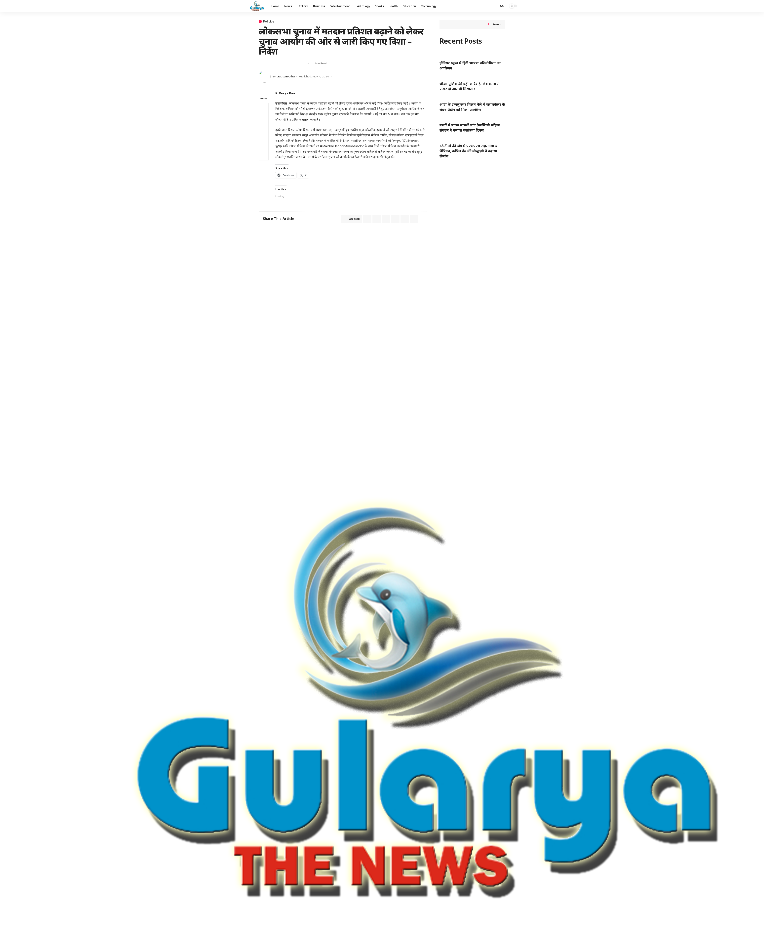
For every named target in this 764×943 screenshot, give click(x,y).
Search (496, 24)
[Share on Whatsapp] (276, 63)
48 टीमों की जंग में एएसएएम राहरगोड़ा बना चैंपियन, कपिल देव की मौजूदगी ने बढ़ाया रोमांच (470, 150)
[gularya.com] (256, 6)
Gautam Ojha (286, 76)
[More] (304, 63)
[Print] (297, 63)
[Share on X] (268, 63)
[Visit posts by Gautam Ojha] (265, 77)
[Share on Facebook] (261, 63)
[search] (495, 6)
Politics (268, 21)
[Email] (283, 63)
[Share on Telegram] (386, 219)
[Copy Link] (290, 63)
